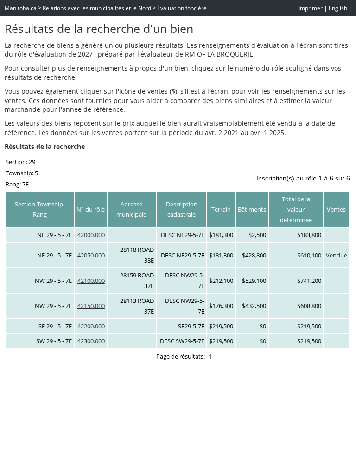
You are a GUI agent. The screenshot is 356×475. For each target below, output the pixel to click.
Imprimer (311, 8)
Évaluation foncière (182, 8)
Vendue (336, 255)
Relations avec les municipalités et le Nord (97, 8)
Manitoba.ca (21, 8)
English (338, 8)
